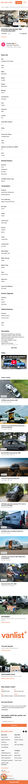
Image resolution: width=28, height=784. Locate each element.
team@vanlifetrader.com (7, 775)
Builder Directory (5, 739)
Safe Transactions (5, 758)
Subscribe (14, 725)
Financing (3, 36)
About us (16, 753)
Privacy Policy (18, 758)
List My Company (18, 739)
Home (2, 7)
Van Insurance (4, 744)
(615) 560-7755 (6, 771)
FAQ (15, 742)
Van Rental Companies (7, 760)
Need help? (17, 755)
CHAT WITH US (4, 768)
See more (14, 347)
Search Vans (4, 737)
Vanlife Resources (6, 753)
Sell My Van (17, 737)
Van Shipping (4, 747)
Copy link (24, 33)
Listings (6, 7)
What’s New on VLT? (6, 755)
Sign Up (18, 2)
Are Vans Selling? (18, 744)
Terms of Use (17, 760)
